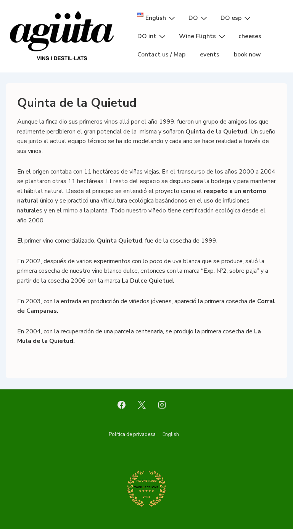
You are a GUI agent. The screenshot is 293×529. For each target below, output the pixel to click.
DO (193, 18)
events (209, 54)
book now (247, 54)
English (171, 434)
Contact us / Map (161, 54)
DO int (146, 36)
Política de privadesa (132, 434)
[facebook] (121, 405)
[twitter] (142, 405)
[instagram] (162, 405)
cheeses (249, 36)
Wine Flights (197, 36)
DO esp (231, 18)
